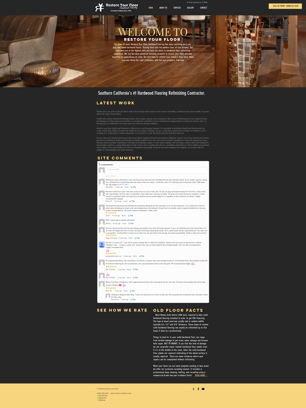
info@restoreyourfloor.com (121, 393)
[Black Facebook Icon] (198, 389)
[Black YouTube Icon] (203, 389)
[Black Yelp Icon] (193, 389)
